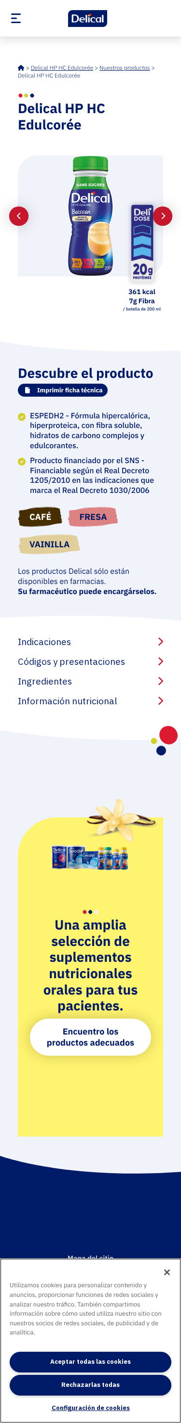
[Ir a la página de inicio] (90, 18)
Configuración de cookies (91, 1408)
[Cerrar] (167, 1272)
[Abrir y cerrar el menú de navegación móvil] (33, 18)
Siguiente (162, 216)
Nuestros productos (124, 68)
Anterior (18, 216)
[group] (90, 215)
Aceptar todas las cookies (90, 1362)
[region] (90, 1340)
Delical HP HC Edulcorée (62, 68)
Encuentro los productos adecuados (90, 1037)
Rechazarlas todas (90, 1385)
